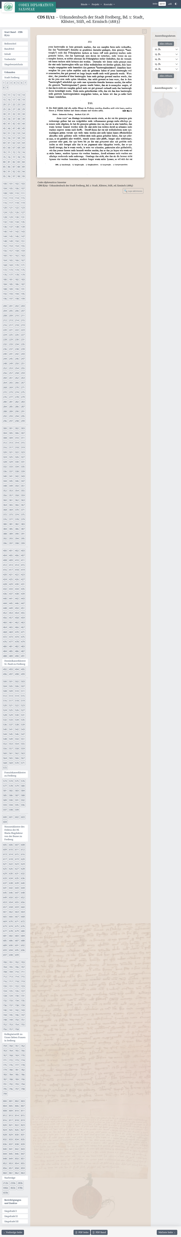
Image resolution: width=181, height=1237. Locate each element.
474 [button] (17, 636)
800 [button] (5, 1101)
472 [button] (5, 636)
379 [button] (23, 519)
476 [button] (5, 641)
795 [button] (5, 1089)
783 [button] (5, 1074)
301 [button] (11, 428)
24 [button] (23, 104)
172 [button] (5, 269)
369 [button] (11, 509)
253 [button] (11, 368)
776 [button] (11, 1065)
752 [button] (5, 1024)
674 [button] (11, 926)
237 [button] (11, 349)
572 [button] (5, 767)
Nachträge (9, 1177)
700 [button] (5, 962)
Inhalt (7, 54)
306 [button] (17, 433)
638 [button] (11, 883)
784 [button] (11, 1074)
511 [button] (23, 691)
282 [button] (17, 401)
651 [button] (17, 897)
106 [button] (17, 188)
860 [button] (5, 1173)
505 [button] (11, 686)
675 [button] (17, 926)
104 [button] (5, 188)
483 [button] (23, 646)
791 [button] (5, 1084)
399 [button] (23, 543)
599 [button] (17, 809)
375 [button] (23, 514)
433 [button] (11, 588)
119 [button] (23, 202)
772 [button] (11, 1060)
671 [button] (17, 921)
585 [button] (5, 795)
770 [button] (23, 1055)
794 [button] (23, 1084)
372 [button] (5, 514)
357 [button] (11, 495)
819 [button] (23, 1120)
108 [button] (5, 193)
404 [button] (5, 555)
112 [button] (5, 198)
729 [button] (11, 995)
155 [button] (23, 245)
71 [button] (9, 152)
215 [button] (23, 320)
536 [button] (5, 724)
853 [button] (11, 1163)
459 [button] (23, 617)
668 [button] (23, 916)
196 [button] (5, 298)
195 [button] (23, 293)
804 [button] (5, 1105)
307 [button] (23, 433)
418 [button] (17, 569)
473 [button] (11, 636)
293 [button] (11, 416)
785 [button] (17, 1074)
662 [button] (11, 911)
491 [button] (23, 656)
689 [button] (5, 945)
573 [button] (5, 781)
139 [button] (23, 226)
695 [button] (17, 950)
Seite (83, 1232)
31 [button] (9, 114)
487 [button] (23, 651)
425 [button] (11, 579)
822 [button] (17, 1125)
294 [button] (17, 416)
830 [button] (17, 1134)
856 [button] (5, 1168)
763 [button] (5, 1050)
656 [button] (23, 902)
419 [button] (23, 569)
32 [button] (14, 114)
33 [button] (18, 114)
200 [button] (5, 306)
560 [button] (5, 753)
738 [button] (17, 1005)
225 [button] (11, 334)
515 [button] (23, 695)
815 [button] (23, 1115)
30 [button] (4, 114)
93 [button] (18, 171)
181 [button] (11, 279)
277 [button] (11, 397)
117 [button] (11, 202)
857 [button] (11, 1168)
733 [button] (11, 1000)
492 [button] (5, 669)
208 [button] (5, 315)
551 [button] (23, 738)
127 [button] (23, 212)
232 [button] (5, 344)
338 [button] (17, 471)
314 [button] (17, 442)
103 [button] (23, 183)
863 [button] (23, 1173)
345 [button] (11, 481)
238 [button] (17, 349)
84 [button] (23, 162)
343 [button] (23, 476)
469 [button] (11, 632)
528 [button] (5, 715)
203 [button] (23, 306)
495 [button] (23, 669)
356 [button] (5, 495)
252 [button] (5, 368)
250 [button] (17, 363)
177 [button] (11, 274)
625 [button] (5, 868)
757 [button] (11, 1029)
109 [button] (11, 193)
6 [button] (21, 82)
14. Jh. (158, 59)
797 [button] (17, 1089)
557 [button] (11, 748)
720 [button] (5, 986)
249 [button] (11, 363)
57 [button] (14, 138)
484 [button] (5, 651)
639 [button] (17, 883)
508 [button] (5, 691)
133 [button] (11, 222)
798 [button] (23, 1089)
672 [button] (23, 921)
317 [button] (11, 447)
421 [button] (11, 574)
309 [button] (11, 437)
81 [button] (9, 162)
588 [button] (23, 795)
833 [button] (11, 1139)
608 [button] (23, 844)
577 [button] (5, 785)
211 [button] (23, 315)
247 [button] (23, 358)
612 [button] (23, 849)
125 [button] (11, 212)
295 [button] (23, 416)
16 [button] (9, 99)
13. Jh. (158, 54)
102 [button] (17, 183)
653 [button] (5, 902)
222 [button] (17, 329)
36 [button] (9, 118)
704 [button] (5, 967)
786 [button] (23, 1074)
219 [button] (23, 325)
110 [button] (17, 193)
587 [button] (17, 795)
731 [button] (23, 995)
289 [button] (11, 411)
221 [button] (11, 329)
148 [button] (5, 241)
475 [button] (23, 636)
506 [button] (17, 686)
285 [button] (11, 406)
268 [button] (5, 387)
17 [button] (14, 99)
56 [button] (9, 138)
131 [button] (23, 217)
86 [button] (9, 166)
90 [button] (4, 171)
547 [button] (23, 734)
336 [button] (5, 471)
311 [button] (23, 437)
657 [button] (5, 907)
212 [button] (5, 320)
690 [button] (11, 945)
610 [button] (11, 849)
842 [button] (17, 1149)
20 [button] (4, 104)
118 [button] (17, 202)
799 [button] (5, 1093)
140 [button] (5, 231)
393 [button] (11, 538)
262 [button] (17, 377)
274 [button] (17, 392)
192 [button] (5, 293)
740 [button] (5, 1010)
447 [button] (23, 603)
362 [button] (17, 500)
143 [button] (23, 231)
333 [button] (11, 466)
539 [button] (23, 724)
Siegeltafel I (10, 1211)
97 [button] (14, 176)
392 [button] (5, 538)
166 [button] (17, 260)
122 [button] (17, 207)
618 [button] (11, 859)
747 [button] (23, 1015)
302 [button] (17, 428)
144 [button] (5, 236)
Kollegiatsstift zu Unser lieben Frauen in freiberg (15, 1037)
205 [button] (11, 310)
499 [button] (23, 674)
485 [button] (11, 651)
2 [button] (7, 82)
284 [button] (5, 406)
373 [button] (11, 514)
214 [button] (17, 320)
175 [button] (23, 269)
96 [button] (9, 176)
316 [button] (5, 447)
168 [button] (5, 265)
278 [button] (17, 397)
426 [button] (17, 579)
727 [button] (23, 991)
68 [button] (18, 147)
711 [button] (23, 971)
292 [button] (5, 416)
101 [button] (11, 183)
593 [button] (5, 805)
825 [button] (11, 1129)
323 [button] (23, 452)
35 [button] (4, 118)
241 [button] (11, 353)
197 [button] (11, 298)
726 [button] (17, 991)
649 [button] (5, 897)
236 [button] (5, 349)
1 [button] (3, 82)
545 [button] (11, 734)
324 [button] (5, 457)
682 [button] (11, 935)
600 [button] (5, 817)
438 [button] (17, 593)
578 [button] (11, 785)
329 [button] (11, 461)
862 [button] (17, 1173)
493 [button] (11, 669)
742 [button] (17, 1010)
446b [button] (5, 1187)
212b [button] (5, 1183)
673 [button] (5, 926)
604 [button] (5, 821)
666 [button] (11, 916)
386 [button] (17, 528)
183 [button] (23, 279)
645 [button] (5, 892)
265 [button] (11, 382)
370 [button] (17, 509)
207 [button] (23, 310)
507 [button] (23, 686)
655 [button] (17, 902)
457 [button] (11, 617)
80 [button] (4, 162)
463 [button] (23, 622)
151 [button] (23, 241)
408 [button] (5, 560)
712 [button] (5, 976)
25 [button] (4, 109)
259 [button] (23, 373)
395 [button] (23, 538)
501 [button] (11, 681)
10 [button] (4, 94)
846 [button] (17, 1153)
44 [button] (23, 123)
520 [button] (5, 705)
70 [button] (4, 152)
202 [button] (17, 306)
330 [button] (17, 461)
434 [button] (17, 588)
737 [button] (11, 1005)
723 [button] (23, 986)
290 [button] (17, 411)
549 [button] (11, 738)
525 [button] (11, 710)
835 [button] (23, 1139)
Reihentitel (10, 43)
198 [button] (17, 298)
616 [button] (23, 854)
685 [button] (5, 940)
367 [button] (23, 505)
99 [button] (23, 176)
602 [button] (17, 817)
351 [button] (23, 485)
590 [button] (11, 800)
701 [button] (11, 962)
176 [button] (5, 274)
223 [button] (23, 329)
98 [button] (18, 176)
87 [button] (14, 166)
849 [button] (11, 1158)
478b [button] (20, 1187)
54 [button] (23, 133)
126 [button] (17, 212)
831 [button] (23, 1134)
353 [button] (11, 490)
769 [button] (17, 1055)
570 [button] (17, 762)
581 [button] (5, 790)
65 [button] (4, 147)
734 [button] (17, 1000)
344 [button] (5, 481)
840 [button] (5, 1149)
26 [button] (9, 109)
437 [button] (11, 593)
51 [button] (9, 133)
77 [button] (14, 157)
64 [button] (23, 142)
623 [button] (17, 863)
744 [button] (5, 1015)
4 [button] (14, 82)
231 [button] (23, 339)
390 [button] (17, 533)
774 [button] (23, 1060)
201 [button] (11, 306)
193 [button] (11, 293)
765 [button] (17, 1050)
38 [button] (18, 118)
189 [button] (11, 289)
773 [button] (17, 1060)
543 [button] (23, 729)
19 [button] (23, 99)
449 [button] (11, 608)
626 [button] (11, 868)
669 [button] (5, 921)
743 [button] (23, 1010)
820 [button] (5, 1125)
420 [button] (5, 574)
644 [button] (23, 887)
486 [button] (17, 651)
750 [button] (17, 1019)
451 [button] (23, 608)
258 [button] (17, 373)
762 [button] (23, 1045)
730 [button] (17, 995)
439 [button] (23, 593)
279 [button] (23, 397)
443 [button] (23, 598)
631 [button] (17, 873)
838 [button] (17, 1144)
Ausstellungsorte (164, 88)
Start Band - (13, 34)
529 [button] (11, 715)
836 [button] (5, 1144)
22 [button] (14, 104)
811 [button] (23, 1110)
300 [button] (5, 428)
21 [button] (9, 104)
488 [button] (5, 656)
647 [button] (17, 892)
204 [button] (5, 310)
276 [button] (5, 397)
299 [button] (23, 421)
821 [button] (11, 1125)
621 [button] (5, 863)
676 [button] (23, 926)
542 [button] (17, 729)
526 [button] (17, 710)
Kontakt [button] (108, 4)
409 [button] (11, 560)
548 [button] (5, 738)
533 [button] (11, 719)
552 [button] (5, 743)
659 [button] (17, 907)
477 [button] (11, 641)
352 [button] (5, 490)
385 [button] (11, 528)
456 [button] (5, 617)
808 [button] (5, 1110)
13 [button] (18, 94)
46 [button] (9, 128)
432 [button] (5, 588)
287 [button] (23, 406)
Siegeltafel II (11, 1216)
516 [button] (5, 700)
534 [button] (17, 719)
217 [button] (11, 325)
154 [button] (17, 245)
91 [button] (9, 171)
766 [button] (23, 1050)
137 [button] (11, 226)
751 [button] (23, 1019)
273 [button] (11, 392)
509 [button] (11, 691)
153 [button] (11, 245)
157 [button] (11, 250)
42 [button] (14, 123)
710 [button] (17, 971)
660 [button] (23, 907)
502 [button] (17, 681)
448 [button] (5, 608)
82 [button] (14, 162)
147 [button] (23, 236)
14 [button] (23, 94)
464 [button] (5, 627)
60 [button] (4, 142)
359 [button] (23, 495)
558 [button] (17, 748)
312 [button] (5, 442)
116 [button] (5, 202)
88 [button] (18, 166)
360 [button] (5, 500)
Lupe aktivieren (133, 190)
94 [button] (23, 171)
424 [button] (5, 579)
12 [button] (14, 94)
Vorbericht (10, 59)
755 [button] (23, 1024)
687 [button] (17, 940)
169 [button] (11, 265)
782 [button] (23, 1069)
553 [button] (11, 743)
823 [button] (23, 1125)
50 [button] (4, 133)
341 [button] (11, 476)
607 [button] (17, 844)
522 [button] (17, 705)
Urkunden (9, 72)
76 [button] (9, 157)
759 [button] (5, 1045)
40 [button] (4, 123)
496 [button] (5, 674)
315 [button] (23, 442)
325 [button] (11, 457)
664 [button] (23, 911)
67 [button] (14, 147)
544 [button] (5, 734)
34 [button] (23, 114)
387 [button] (23, 528)
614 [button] (11, 854)
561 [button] (11, 753)
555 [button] (23, 743)
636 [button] (23, 878)
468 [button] (5, 632)
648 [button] (23, 892)
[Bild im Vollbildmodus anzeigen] (144, 31)
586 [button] (11, 795)
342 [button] (17, 476)
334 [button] (17, 466)
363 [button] (23, 500)
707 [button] (23, 967)
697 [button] (5, 955)
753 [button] (11, 1024)
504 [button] (5, 686)
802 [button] (17, 1101)
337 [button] (11, 471)
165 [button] (11, 260)
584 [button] (23, 790)
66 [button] (9, 147)
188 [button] (5, 289)
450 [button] (17, 608)
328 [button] (5, 461)
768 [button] (11, 1055)
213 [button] (11, 320)
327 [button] (23, 457)
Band (101, 1232)
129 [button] (11, 217)
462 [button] (17, 622)
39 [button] (23, 118)
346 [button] (17, 481)
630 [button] (11, 873)
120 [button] (5, 207)
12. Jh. (158, 49)
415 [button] (23, 565)
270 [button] (17, 387)
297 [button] (11, 421)
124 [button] (5, 212)
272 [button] (5, 392)
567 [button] (23, 758)
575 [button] (17, 781)
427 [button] (23, 579)
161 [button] (11, 255)
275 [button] (23, 392)
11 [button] (9, 94)
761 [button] (17, 1045)
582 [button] (11, 790)
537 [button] (11, 724)
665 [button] (5, 916)
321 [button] (11, 452)
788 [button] (11, 1079)
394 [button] (17, 538)
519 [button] (23, 700)
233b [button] (12, 1183)
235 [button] (23, 344)
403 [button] (23, 550)
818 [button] (17, 1120)
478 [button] (17, 641)
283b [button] (20, 1183)
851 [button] (23, 1158)
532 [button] (5, 719)
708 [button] (5, 971)
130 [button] (17, 217)
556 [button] (5, 748)
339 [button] (23, 471)
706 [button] (17, 967)
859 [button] (23, 1168)
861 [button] (11, 1173)
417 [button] (11, 569)
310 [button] (17, 437)
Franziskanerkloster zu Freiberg (15, 774)
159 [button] (23, 250)
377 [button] (11, 519)
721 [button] (11, 986)
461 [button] (11, 622)
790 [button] (23, 1079)
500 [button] (5, 681)
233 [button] (11, 344)
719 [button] (23, 981)
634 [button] (11, 878)
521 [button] (11, 705)
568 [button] (5, 762)
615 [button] (17, 854)
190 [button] (17, 289)
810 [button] (17, 1110)
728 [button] (5, 995)
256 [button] (5, 373)
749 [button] (11, 1019)
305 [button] (11, 433)
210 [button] (17, 315)
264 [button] (5, 382)
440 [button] (5, 598)
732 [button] (5, 1000)
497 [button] (11, 674)
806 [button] (17, 1105)
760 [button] (11, 1045)
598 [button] (11, 809)
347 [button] (23, 481)
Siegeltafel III (11, 1221)
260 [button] (5, 377)
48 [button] (18, 128)
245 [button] (11, 358)
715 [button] (23, 976)
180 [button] (5, 279)
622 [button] (11, 863)
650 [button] (11, 897)
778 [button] (23, 1065)
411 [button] (23, 560)
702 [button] (17, 962)
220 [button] (5, 329)
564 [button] (5, 758)
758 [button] (17, 1029)
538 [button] (17, 724)
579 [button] (17, 785)
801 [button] (11, 1101)
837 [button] (11, 1144)
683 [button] (17, 935)
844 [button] (5, 1153)
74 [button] (23, 152)
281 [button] (11, 401)
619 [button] (17, 859)
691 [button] (17, 945)
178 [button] (17, 274)
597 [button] (5, 809)
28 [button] (18, 109)
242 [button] (17, 353)
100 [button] (5, 183)
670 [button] (11, 921)
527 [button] (23, 710)
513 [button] (11, 695)
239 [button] (23, 349)
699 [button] (17, 955)
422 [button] (17, 574)
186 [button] (17, 284)
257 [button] (11, 373)
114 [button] (17, 198)
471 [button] (23, 632)
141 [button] (11, 231)
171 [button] (23, 265)
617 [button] (5, 859)
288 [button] (5, 411)
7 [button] (25, 82)
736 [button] (5, 1005)
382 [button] (17, 524)
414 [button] (17, 565)
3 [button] (11, 82)
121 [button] (11, 207)
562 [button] (17, 753)
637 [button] (5, 883)
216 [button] (5, 325)
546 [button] (17, 734)
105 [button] (11, 188)
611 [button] (17, 849)
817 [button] (11, 1120)
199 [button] (23, 298)
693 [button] (5, 950)
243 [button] (23, 353)
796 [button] (11, 1089)
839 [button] (23, 1144)
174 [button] (17, 269)
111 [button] (23, 193)
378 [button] (17, 519)
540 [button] (5, 729)
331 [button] (23, 461)
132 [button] (5, 222)
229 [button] (11, 339)
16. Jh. (158, 69)
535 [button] (23, 719)
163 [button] (23, 255)
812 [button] (5, 1115)
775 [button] (5, 1065)
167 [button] (23, 260)
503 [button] (23, 681)
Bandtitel (9, 49)
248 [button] (5, 363)
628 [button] (23, 868)
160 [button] (5, 255)
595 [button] (17, 805)
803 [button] (23, 1101)
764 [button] (11, 1050)
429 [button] (11, 584)
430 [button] (17, 584)
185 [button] (11, 284)
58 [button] (18, 138)
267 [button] (23, 382)
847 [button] (23, 1153)
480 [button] (5, 646)
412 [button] (5, 565)
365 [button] (11, 505)
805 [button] (11, 1105)
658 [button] (11, 907)
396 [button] (5, 543)
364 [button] (5, 505)
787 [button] (5, 1079)
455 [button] (23, 612)
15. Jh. (158, 64)
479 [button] (23, 641)
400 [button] (5, 550)
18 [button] (18, 99)
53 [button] (18, 133)
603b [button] (5, 1192)
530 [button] (17, 715)
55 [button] (4, 138)
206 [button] (17, 310)
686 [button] (11, 940)
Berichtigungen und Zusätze (12, 1202)
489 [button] (11, 656)
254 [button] (17, 368)
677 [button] (5, 931)
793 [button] (17, 1084)
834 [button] (17, 1139)
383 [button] (23, 524)
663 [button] (17, 911)
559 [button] (23, 748)
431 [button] (23, 584)
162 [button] (17, 255)
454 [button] (17, 612)
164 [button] (5, 260)
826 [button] (17, 1129)
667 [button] (17, 916)
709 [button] (11, 971)
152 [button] (5, 245)
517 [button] (11, 700)
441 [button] (11, 598)
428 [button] (5, 584)
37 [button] (14, 118)
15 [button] (4, 99)
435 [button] (23, 588)
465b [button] (12, 1187)
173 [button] (11, 269)
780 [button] (11, 1069)
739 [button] (23, 1005)
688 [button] (23, 940)
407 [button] (23, 555)
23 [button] (18, 104)
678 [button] (11, 931)
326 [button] (17, 457)
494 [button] (17, 669)
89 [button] (23, 166)
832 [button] (5, 1139)
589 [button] (5, 800)
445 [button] (11, 603)
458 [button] (17, 617)
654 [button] (11, 902)
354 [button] (17, 490)
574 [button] (11, 781)
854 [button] (17, 1163)
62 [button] (14, 142)
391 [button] (23, 533)
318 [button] (17, 447)
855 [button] (23, 1163)
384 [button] (5, 528)
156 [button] (5, 250)
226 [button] (17, 334)
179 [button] (23, 274)
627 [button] (17, 868)
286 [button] (17, 406)
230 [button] (17, 339)
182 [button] (17, 279)
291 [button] (23, 411)
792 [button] (11, 1084)
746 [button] (17, 1015)
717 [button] (11, 981)
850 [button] (17, 1158)
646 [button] (11, 892)
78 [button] (18, 157)
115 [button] (23, 198)
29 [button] (23, 109)
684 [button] (23, 935)
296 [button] (5, 421)
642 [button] (11, 887)
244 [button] (5, 358)
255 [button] (23, 368)
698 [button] (11, 955)
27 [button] (14, 109)
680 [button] (23, 931)
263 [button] (23, 377)
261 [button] (11, 377)
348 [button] (5, 485)
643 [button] (17, 887)
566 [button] (17, 758)
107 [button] (23, 188)
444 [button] (5, 603)
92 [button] (14, 171)
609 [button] (5, 849)
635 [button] (17, 878)
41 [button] (9, 123)
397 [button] (11, 543)
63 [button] (18, 142)
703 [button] (23, 962)
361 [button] (11, 500)
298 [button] (17, 421)
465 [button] (11, 627)
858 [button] (17, 1168)
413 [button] (11, 565)
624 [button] (23, 863)
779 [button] (5, 1069)
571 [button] (23, 762)
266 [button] (17, 382)
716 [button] (5, 981)
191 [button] (23, 289)
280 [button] (5, 401)
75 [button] (4, 157)
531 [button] (23, 715)
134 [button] (17, 222)
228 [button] (5, 339)
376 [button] (5, 519)
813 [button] (11, 1115)
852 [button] (5, 1163)
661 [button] (5, 911)
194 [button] (17, 293)
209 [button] (11, 315)
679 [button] (17, 931)
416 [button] (5, 569)
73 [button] (18, 152)
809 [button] (11, 1110)
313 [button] (11, 442)
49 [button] (23, 128)
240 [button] (5, 353)
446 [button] (17, 603)
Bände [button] (84, 4)
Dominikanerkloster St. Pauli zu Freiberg (15, 662)
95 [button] (4, 176)
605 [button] (5, 844)
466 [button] (17, 627)
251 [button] (23, 363)
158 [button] (17, 250)
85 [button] (4, 166)
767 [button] (5, 1055)
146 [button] (17, 236)
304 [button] (5, 433)
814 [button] (17, 1115)
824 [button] (5, 1129)
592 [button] (23, 800)
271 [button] (23, 387)
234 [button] (17, 344)
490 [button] (17, 656)
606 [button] (11, 844)
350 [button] (17, 485)
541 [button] (11, 729)
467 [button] (23, 627)
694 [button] (11, 950)
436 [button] (5, 593)
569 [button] (11, 762)
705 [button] (11, 967)
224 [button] (5, 334)
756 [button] (5, 1029)
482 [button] (17, 646)
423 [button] (23, 574)
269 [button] (11, 387)
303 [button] (23, 428)
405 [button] (11, 555)
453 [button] (11, 612)
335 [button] (23, 466)
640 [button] (23, 883)
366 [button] (17, 505)
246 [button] (17, 358)
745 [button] (11, 1015)
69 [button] (23, 147)
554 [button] (17, 743)
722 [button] (17, 986)
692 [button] (23, 945)
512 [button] (5, 695)
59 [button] (23, 138)
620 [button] (23, 859)
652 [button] (23, 897)
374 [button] (17, 514)
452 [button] (5, 612)
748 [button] (5, 1019)
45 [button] (4, 128)
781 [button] (17, 1069)
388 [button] (5, 533)
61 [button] (9, 142)
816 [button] (5, 1120)
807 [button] (23, 1105)
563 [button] (23, 753)
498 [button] (17, 674)
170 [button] (17, 265)
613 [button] (5, 854)
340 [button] (5, 476)
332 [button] (5, 466)
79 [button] (23, 157)
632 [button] (23, 873)
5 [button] (18, 82)
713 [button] (11, 976)
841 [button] (11, 1149)
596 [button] (23, 805)
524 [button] (5, 710)
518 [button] (17, 700)
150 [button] (17, 241)
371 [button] (23, 509)
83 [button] (18, 162)
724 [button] (5, 991)
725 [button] (11, 991)
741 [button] (11, 1010)
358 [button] (17, 495)
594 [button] (11, 805)
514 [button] (17, 695)
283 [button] (23, 401)
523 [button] (23, 705)
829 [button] (11, 1134)
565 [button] (11, 758)
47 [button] (14, 128)
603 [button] (23, 817)
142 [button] (17, 231)
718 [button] (17, 981)
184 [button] (5, 284)
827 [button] (23, 1129)
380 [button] (5, 524)
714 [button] (17, 976)
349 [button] (11, 485)
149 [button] (11, 241)
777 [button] (17, 1065)
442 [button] (17, 598)
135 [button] (23, 222)
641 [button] (5, 887)
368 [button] (5, 509)
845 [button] (11, 1153)
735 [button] (23, 1000)
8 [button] (3, 87)
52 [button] (14, 133)
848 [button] (5, 1158)
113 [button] (11, 198)
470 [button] (17, 632)
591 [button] (17, 800)
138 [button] (17, 226)
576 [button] (23, 781)
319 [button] (23, 447)
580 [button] (23, 785)
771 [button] (5, 1060)
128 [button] (5, 217)
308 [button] (5, 437)
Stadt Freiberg (11, 77)
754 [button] (17, 1024)
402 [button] (17, 550)
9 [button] (7, 87)
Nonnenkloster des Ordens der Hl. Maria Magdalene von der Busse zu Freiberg (14, 833)
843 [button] (23, 1149)
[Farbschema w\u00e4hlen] (176, 4)
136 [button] (5, 226)
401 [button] (11, 550)
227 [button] (23, 334)
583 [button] (17, 790)
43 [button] (18, 123)
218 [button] (17, 325)
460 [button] (5, 622)
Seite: (155, 4)
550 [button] (17, 738)
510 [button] (17, 691)
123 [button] (23, 207)
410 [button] (17, 560)
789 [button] (17, 1079)
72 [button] (14, 152)
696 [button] (23, 950)
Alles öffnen (166, 43)
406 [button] (17, 555)
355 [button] (23, 490)
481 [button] (11, 646)
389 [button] (11, 533)
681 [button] (5, 935)
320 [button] (5, 452)
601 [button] (11, 817)
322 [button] (17, 452)
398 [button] (17, 543)
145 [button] (11, 236)
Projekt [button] (96, 4)
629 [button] (5, 873)
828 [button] (5, 1134)
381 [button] (11, 524)
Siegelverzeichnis (13, 64)
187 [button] (23, 284)
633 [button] (5, 878)
